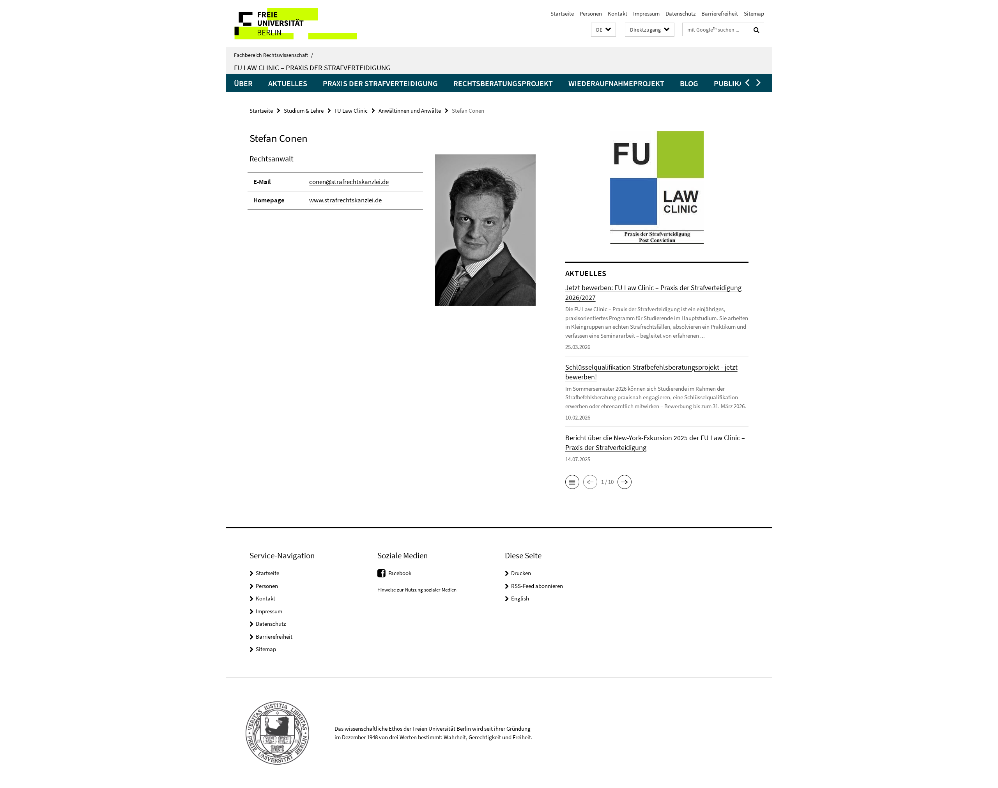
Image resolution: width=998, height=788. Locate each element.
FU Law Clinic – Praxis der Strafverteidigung (312, 67)
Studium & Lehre (304, 110)
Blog (689, 83)
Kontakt (617, 13)
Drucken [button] (521, 573)
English (520, 598)
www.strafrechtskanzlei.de (345, 200)
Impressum (646, 13)
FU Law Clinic (351, 110)
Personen (591, 13)
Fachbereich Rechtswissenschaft (273, 55)
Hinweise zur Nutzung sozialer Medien (417, 589)
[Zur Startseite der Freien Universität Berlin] (291, 23)
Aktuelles (287, 83)
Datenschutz (680, 13)
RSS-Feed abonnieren (537, 586)
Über (243, 83)
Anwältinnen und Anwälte (410, 110)
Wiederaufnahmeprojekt (616, 83)
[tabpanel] (393, 233)
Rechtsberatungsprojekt (503, 83)
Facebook (399, 573)
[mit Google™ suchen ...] (756, 29)
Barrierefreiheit (719, 13)
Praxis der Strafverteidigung (380, 83)
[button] (603, 30)
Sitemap (754, 13)
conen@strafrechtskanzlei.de (349, 181)
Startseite (562, 13)
